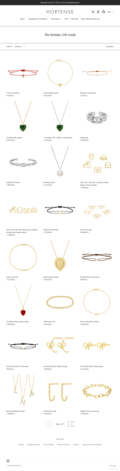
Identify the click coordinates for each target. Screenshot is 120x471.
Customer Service (33, 444)
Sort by (9, 46)
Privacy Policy (48, 444)
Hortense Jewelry (16, 465)
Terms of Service (64, 444)
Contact (76, 444)
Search (21, 444)
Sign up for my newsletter (91, 444)
